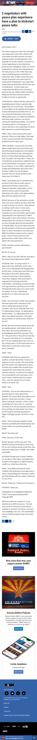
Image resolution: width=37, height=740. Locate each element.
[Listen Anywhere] (18, 648)
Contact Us (7, 711)
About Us (6, 703)
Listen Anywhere (18, 664)
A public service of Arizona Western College (17, 715)
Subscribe (18, 629)
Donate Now (18, 568)
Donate (31, 3)
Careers (6, 707)
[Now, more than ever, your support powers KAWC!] (18, 544)
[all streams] (34, 737)
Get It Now (18, 672)
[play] (3, 738)
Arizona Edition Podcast (18, 612)
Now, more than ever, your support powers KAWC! (18, 562)
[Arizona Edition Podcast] (18, 592)
